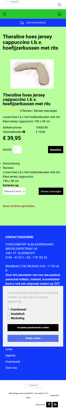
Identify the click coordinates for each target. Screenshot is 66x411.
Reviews (8, 168)
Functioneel (18, 309)
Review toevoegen (45, 111)
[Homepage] (18, 4)
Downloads (13, 361)
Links (9, 349)
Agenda (10, 355)
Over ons (11, 368)
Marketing (17, 318)
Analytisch (18, 314)
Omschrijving (11, 163)
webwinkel (54, 395)
